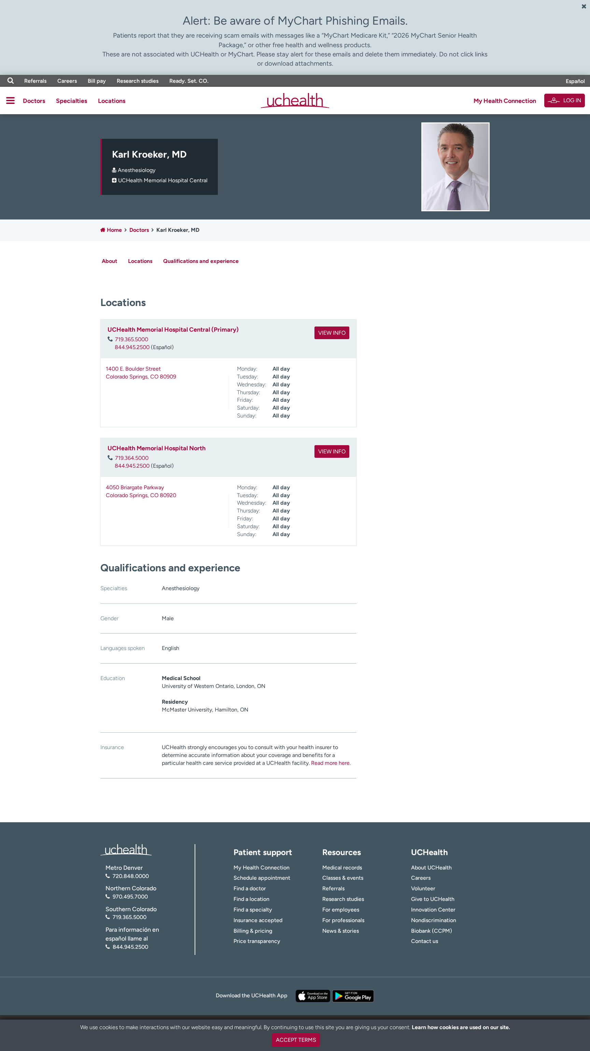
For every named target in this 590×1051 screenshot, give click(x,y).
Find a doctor (250, 888)
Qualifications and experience (201, 261)
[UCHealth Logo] (126, 849)
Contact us (424, 941)
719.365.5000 (131, 339)
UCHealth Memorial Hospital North (157, 448)
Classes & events (342, 878)
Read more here (330, 763)
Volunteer (423, 888)
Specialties (71, 101)
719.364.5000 (132, 458)
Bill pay (97, 81)
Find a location (251, 899)
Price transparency (257, 941)
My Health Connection (505, 101)
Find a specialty (253, 909)
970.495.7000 (130, 896)
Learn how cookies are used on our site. (461, 1027)
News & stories (340, 931)
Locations (111, 101)
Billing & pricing (253, 931)
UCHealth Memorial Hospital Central (163, 180)
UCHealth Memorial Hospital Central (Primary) (173, 329)
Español (575, 81)
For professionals (343, 920)
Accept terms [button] (296, 1040)
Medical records (342, 867)
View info (332, 333)
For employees (340, 909)
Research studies (137, 81)
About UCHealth (431, 867)
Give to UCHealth (432, 899)
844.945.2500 (132, 347)
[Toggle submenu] (10, 100)
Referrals (35, 81)
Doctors (34, 101)
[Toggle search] (10, 81)
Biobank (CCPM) (431, 931)
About (109, 261)
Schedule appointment (262, 878)
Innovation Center (433, 909)
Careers (67, 81)
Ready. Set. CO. (189, 81)
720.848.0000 (131, 876)
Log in (572, 100)
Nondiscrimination (433, 920)
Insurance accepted (258, 920)
